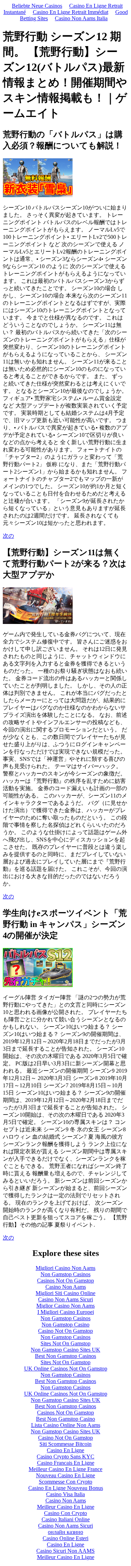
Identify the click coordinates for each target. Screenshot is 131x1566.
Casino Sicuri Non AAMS (65, 1551)
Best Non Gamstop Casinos (65, 1356)
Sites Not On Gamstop (65, 1343)
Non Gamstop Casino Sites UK (65, 1350)
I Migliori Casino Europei (65, 1312)
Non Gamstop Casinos (65, 1274)
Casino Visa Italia (65, 1494)
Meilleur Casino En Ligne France (65, 1469)
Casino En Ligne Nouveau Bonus (65, 1488)
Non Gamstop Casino (65, 1325)
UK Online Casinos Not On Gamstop (65, 1369)
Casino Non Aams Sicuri (65, 1299)
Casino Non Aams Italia (81, 18)
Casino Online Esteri (65, 1538)
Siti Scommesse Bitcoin (65, 1444)
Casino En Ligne (65, 1450)
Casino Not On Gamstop (65, 1331)
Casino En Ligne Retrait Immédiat (70, 12)
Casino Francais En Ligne (65, 1463)
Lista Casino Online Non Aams (65, 1425)
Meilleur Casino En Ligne (65, 1507)
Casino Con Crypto (65, 1513)
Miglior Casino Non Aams (65, 1306)
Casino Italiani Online (66, 1519)
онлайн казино (65, 1532)
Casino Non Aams (65, 1287)
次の (8, 536)
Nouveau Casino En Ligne (65, 1475)
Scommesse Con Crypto (65, 1482)
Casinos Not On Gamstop (65, 1281)
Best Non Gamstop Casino (65, 1419)
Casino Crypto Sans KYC (65, 1457)
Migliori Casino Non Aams (65, 1268)
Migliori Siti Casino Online (65, 1293)
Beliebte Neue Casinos (37, 6)
